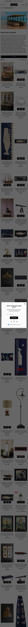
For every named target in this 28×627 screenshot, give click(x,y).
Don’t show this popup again (15, 324)
